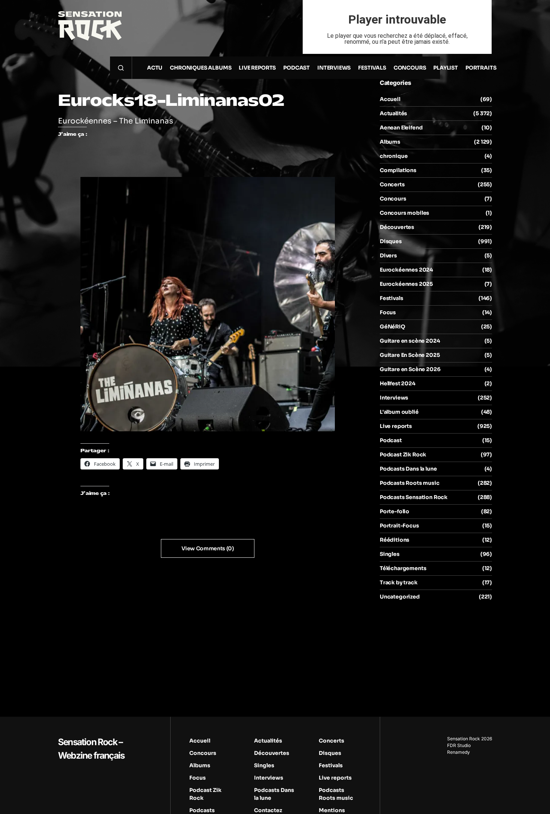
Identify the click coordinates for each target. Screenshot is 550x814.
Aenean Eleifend (401, 127)
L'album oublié (399, 411)
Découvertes (397, 227)
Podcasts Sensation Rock (413, 497)
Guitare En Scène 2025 (410, 355)
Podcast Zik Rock (403, 454)
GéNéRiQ (392, 326)
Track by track (399, 582)
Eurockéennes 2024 (406, 269)
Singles (390, 554)
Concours (393, 198)
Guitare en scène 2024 (410, 340)
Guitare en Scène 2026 (410, 369)
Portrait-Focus (399, 525)
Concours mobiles (404, 212)
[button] (120, 67)
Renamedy (458, 752)
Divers (388, 255)
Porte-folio (394, 511)
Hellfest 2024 (397, 383)
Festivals (391, 298)
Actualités (393, 113)
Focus (388, 312)
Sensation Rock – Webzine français (91, 749)
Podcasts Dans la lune (408, 468)
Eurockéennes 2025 (406, 284)
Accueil (390, 99)
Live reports (396, 426)
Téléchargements (403, 568)
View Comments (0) (207, 548)
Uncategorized (400, 596)
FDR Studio (459, 745)
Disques (391, 241)
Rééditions (394, 539)
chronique (393, 156)
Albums (390, 141)
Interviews (394, 397)
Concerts (392, 184)
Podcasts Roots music (410, 483)
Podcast (391, 440)
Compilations (398, 170)
